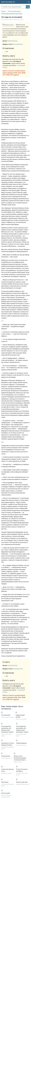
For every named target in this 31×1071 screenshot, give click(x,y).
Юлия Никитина (12, 41)
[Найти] (28, 6)
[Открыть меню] (28, 2)
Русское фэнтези (17, 44)
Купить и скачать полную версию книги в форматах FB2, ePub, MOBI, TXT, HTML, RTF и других (14, 73)
